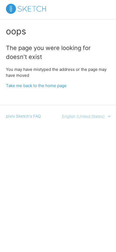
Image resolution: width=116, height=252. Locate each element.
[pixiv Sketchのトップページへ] (26, 12)
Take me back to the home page (36, 85)
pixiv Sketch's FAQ (23, 116)
